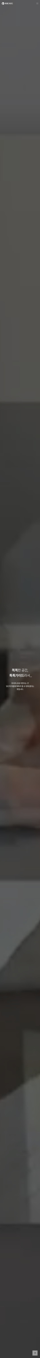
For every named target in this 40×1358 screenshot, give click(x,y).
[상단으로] (35, 1353)
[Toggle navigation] (37, 3)
